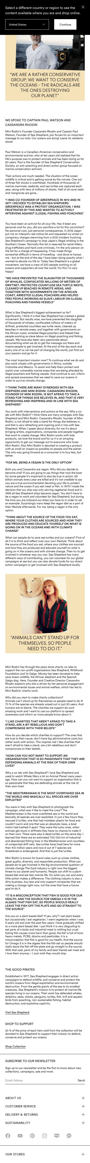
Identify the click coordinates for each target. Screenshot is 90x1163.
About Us (13, 1098)
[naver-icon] (56, 1135)
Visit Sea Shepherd (17, 1012)
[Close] (83, 7)
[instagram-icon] (44, 1135)
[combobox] (27, 24)
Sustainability (17, 1122)
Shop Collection (15, 1046)
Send (81, 1080)
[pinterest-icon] (32, 1135)
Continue (65, 24)
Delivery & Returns (21, 1114)
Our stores (15, 1154)
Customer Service (20, 1106)
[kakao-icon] (69, 1135)
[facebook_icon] (7, 1135)
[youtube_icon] (20, 1135)
